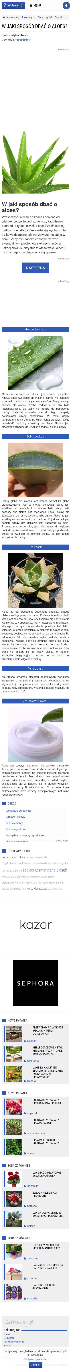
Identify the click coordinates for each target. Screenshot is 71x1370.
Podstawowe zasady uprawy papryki (46, 1121)
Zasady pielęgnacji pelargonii (45, 1194)
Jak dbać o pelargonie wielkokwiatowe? (47, 1174)
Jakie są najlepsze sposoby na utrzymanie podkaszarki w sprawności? (48, 1072)
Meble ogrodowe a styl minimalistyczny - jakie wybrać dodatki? (48, 1050)
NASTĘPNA (35, 267)
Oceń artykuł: (9, 40)
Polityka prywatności (14, 1341)
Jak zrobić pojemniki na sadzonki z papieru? (48, 1266)
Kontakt (7, 1345)
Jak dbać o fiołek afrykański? (44, 1287)
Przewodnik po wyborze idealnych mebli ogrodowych (48, 1030)
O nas (7, 1334)
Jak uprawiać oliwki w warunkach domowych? (48, 1214)
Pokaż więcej (62, 840)
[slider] (23, 39)
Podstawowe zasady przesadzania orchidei (47, 1101)
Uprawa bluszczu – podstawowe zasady (46, 1141)
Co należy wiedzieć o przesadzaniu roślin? (46, 1246)
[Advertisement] (35, 90)
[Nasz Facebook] (66, 5)
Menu (36, 5)
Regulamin (9, 1337)
